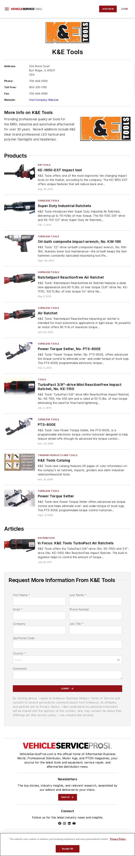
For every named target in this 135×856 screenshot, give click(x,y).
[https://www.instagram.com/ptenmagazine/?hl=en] (64, 823)
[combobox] (67, 659)
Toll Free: (10, 87)
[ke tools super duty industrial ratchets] (19, 207)
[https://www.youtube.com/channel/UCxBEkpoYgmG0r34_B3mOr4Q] (74, 823)
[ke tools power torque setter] (19, 497)
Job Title (76, 623)
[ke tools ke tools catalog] (19, 462)
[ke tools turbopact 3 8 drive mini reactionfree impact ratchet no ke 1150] (19, 386)
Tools (42, 379)
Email (17, 609)
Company (19, 623)
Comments (20, 668)
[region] (67, 844)
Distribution (46, 538)
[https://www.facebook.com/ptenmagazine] (60, 823)
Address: (10, 66)
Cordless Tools (48, 200)
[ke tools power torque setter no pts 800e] (19, 350)
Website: (10, 99)
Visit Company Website (43, 99)
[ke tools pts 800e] (19, 426)
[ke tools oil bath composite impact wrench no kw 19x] (19, 243)
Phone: (8, 80)
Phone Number (79, 609)
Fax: (7, 93)
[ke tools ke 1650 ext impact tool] (19, 171)
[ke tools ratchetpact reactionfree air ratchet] (19, 279)
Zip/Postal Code (23, 638)
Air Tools (44, 165)
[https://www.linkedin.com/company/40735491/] (69, 823)
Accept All (67, 848)
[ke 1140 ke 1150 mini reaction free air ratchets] (19, 544)
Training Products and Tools (57, 455)
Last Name (77, 595)
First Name (21, 595)
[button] (6, 9)
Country (19, 653)
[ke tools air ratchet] (19, 314)
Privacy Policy (118, 839)
